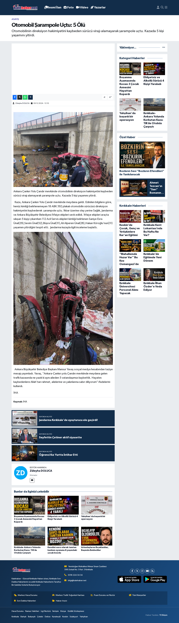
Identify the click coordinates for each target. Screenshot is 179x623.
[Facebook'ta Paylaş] (15, 97)
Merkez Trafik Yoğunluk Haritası (70, 595)
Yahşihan (84, 617)
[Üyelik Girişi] (158, 7)
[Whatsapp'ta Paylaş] (25, 97)
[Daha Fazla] (30, 97)
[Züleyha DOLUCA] (20, 473)
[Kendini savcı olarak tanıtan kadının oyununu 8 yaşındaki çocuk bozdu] (63, 536)
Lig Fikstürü (46, 611)
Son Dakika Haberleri (26, 601)
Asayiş (15, 19)
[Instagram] (142, 571)
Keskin (65, 617)
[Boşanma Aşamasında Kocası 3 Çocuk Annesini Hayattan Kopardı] (29, 505)
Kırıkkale (15, 617)
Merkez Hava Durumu (27, 595)
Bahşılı (23, 617)
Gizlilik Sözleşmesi (76, 611)
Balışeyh (32, 617)
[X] (137, 571)
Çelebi (40, 617)
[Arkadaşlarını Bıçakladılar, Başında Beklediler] (96, 536)
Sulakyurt (74, 617)
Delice (47, 617)
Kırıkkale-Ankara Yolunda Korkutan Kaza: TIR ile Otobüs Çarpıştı (27, 550)
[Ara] (162, 7)
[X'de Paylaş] (19, 97)
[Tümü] (163, 47)
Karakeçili (56, 617)
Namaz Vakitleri (32, 611)
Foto (70, 7)
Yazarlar (100, 7)
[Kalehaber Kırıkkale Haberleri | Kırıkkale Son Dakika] (26, 7)
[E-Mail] (32, 480)
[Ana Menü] (166, 7)
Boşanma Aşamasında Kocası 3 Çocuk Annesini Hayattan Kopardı (29, 519)
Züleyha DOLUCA (22, 103)
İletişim (55, 611)
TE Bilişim (163, 615)
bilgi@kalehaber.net (77, 580)
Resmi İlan (54, 7)
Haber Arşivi (61, 601)
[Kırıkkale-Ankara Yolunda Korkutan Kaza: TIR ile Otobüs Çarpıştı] (29, 536)
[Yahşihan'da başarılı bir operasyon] (96, 505)
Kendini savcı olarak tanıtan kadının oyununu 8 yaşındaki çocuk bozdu (62, 550)
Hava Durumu (18, 611)
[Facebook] (132, 571)
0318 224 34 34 (75, 575)
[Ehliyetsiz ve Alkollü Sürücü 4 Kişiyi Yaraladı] (63, 505)
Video (84, 7)
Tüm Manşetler (139, 595)
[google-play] (155, 579)
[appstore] (129, 579)
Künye (63, 611)
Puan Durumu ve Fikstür (104, 595)
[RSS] (152, 571)
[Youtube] (147, 571)
